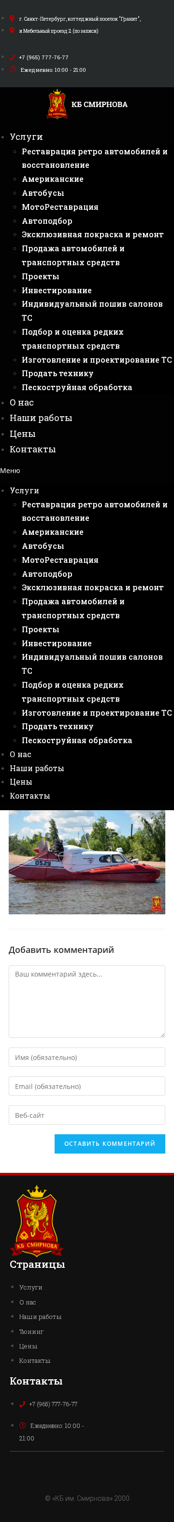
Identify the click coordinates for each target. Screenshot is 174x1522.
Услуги (26, 136)
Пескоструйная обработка (77, 387)
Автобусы (43, 193)
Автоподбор (47, 221)
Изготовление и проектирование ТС (97, 359)
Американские (53, 179)
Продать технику (58, 373)
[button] (87, 470)
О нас (22, 402)
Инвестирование (57, 290)
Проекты (40, 276)
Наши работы (41, 417)
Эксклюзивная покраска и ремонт (93, 234)
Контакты (33, 449)
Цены (23, 433)
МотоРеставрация (60, 207)
